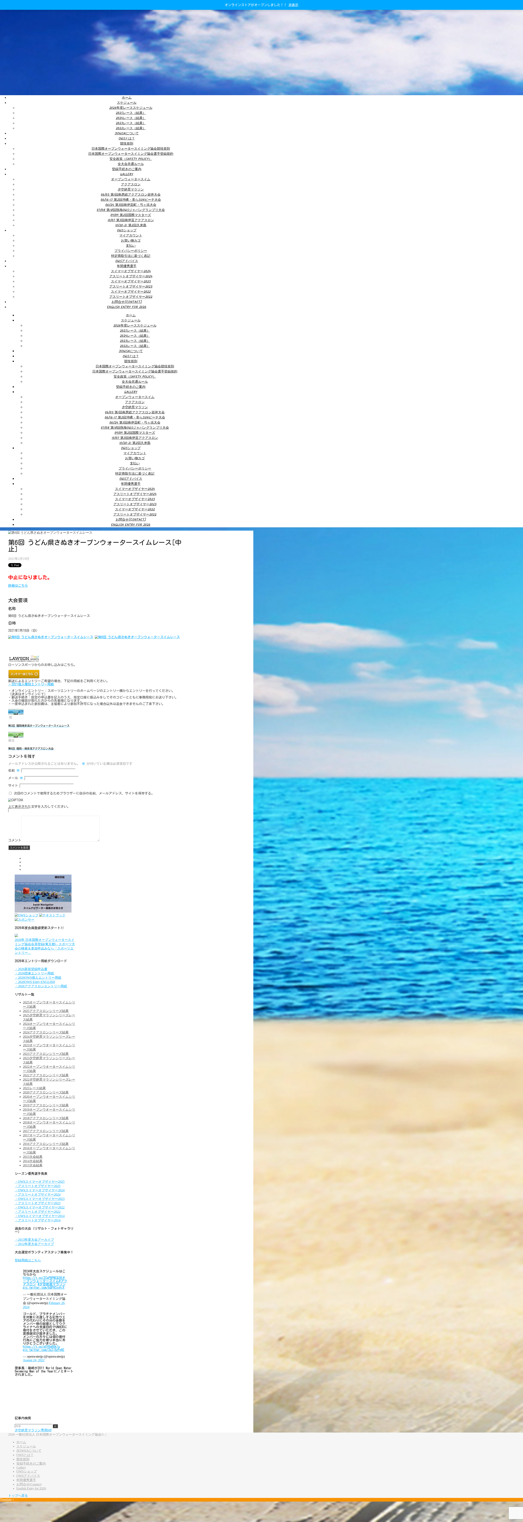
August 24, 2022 (34, 1360)
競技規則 (126, 143)
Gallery (126, 174)
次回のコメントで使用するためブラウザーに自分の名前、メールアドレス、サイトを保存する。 (84, 793)
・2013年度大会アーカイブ (34, 1239)
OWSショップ (126, 230)
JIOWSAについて (127, 133)
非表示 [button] (293, 5)
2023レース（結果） (131, 123)
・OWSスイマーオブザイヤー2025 (40, 1181)
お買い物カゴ (131, 240)
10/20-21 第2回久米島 (130, 225)
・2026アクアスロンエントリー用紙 (41, 986)
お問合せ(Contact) (127, 302)
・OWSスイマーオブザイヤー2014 (40, 1216)
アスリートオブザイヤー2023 (130, 286)
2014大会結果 (32, 1161)
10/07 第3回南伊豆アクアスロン (131, 220)
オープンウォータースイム (130, 179)
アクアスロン (131, 184)
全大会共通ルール (131, 164)
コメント (14, 840)
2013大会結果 (32, 1165)
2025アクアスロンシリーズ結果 (46, 1011)
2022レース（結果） (131, 128)
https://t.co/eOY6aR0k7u (41, 1346)
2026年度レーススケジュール (130, 107)
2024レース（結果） (131, 118)
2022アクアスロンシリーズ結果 (46, 1075)
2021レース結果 (34, 1088)
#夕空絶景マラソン (52, 1284)
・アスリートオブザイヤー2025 (37, 1186)
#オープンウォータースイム (44, 1279)
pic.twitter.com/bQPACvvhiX (43, 1287)
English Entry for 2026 (126, 307)
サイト (13, 785)
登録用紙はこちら (28, 1260)
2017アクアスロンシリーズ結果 (46, 1131)
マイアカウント (130, 235)
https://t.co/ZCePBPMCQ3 (41, 1277)
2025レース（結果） (131, 113)
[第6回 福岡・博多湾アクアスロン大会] (15, 736)
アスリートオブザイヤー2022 (130, 296)
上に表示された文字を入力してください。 (39, 806)
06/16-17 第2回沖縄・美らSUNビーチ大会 (131, 199)
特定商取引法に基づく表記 (130, 256)
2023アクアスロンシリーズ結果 (46, 1054)
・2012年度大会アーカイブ (34, 1244)
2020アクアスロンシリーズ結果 (46, 1092)
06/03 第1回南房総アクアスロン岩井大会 (131, 194)
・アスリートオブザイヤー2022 (37, 1211)
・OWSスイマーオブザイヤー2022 (40, 1207)
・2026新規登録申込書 (31, 969)
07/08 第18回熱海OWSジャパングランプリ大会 (131, 210)
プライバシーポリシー (130, 250)
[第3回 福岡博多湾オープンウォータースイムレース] (15, 713)
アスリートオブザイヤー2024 (130, 276)
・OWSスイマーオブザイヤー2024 (40, 1190)
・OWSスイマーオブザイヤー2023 (40, 1199)
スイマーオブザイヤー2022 (131, 291)
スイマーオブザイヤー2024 (131, 271)
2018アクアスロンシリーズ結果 (46, 1118)
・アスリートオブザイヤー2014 (37, 1220)
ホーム (127, 97)
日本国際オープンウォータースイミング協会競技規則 (131, 148)
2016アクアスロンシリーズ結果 (46, 1144)
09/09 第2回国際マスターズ (131, 215)
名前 (14, 770)
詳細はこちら (18, 585)
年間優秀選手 (126, 266)
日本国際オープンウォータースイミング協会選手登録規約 (130, 153)
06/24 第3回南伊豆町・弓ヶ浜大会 (130, 205)
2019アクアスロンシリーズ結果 (46, 1105)
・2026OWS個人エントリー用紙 (38, 977)
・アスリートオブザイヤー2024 (37, 1194)
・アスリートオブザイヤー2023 (37, 1203)
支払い (131, 245)
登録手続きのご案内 (126, 169)
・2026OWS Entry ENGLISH (35, 982)
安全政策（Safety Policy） (131, 159)
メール (15, 778)
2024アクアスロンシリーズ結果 (46, 1032)
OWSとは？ (127, 138)
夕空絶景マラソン (131, 189)
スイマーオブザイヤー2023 (131, 281)
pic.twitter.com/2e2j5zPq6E (43, 1349)
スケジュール (126, 102)
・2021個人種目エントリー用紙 (31, 684)
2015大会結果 (32, 1156)
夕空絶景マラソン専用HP (33, 1430)
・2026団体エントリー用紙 (34, 973)
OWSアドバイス (126, 261)
